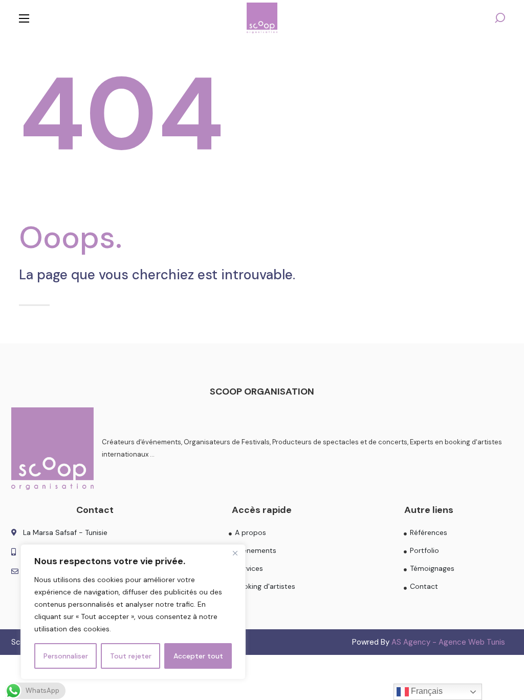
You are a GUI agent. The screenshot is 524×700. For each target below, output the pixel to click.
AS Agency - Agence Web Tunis (448, 642)
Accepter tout (198, 656)
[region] (133, 612)
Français (426, 691)
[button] (500, 18)
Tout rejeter (130, 656)
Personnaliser (65, 656)
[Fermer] (235, 553)
